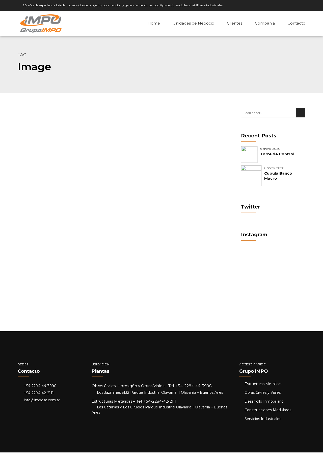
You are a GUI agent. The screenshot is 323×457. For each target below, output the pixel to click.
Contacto (296, 23)
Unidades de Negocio (193, 23)
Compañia (265, 23)
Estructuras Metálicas (46, 265)
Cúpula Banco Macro (72, 278)
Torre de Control (277, 154)
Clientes (234, 23)
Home (154, 23)
